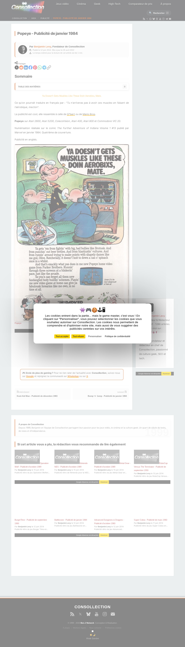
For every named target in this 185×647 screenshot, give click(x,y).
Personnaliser (95, 336)
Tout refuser (78, 336)
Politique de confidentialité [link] (117, 336)
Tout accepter (62, 336)
